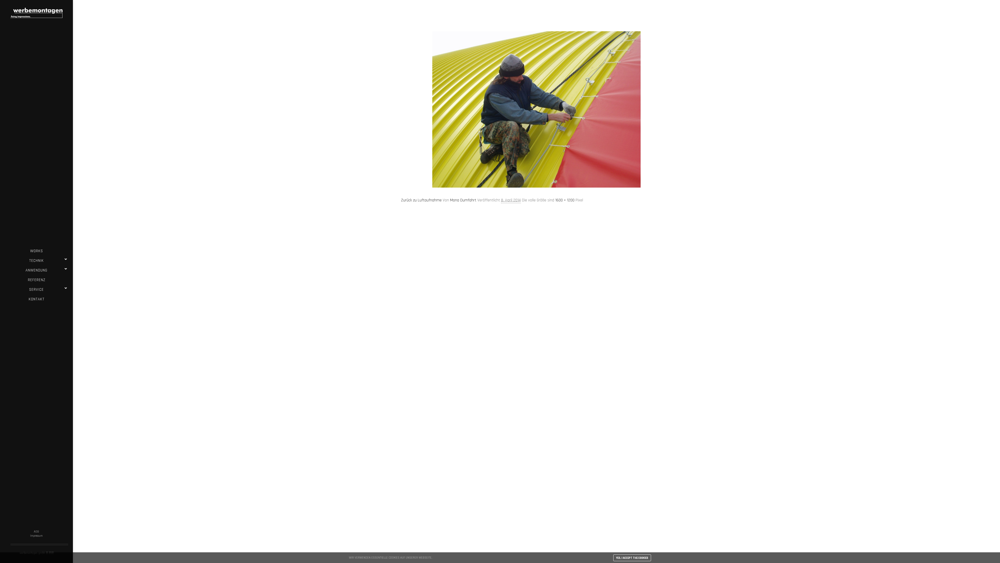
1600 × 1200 (564, 200)
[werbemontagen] (36, 13)
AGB (36, 532)
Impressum (36, 536)
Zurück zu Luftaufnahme (421, 200)
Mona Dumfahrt (463, 200)
